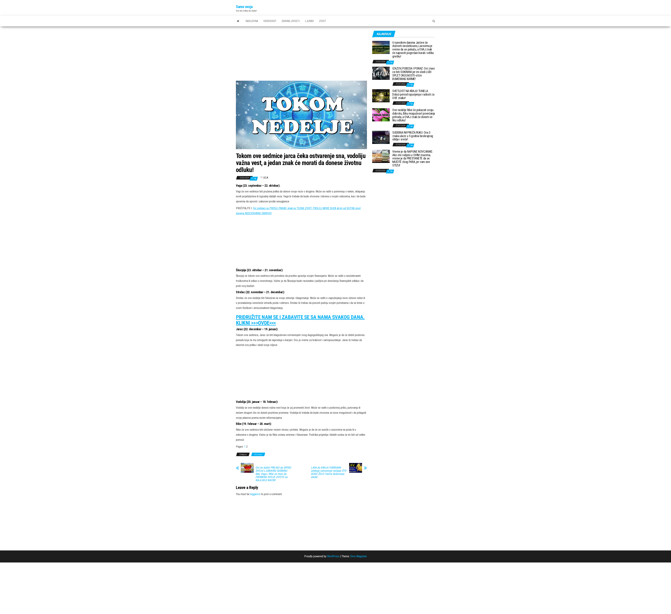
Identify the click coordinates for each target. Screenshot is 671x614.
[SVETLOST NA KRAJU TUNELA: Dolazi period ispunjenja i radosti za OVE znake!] (381, 95)
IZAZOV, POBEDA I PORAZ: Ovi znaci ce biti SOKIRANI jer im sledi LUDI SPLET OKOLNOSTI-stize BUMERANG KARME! (413, 74)
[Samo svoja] (238, 21)
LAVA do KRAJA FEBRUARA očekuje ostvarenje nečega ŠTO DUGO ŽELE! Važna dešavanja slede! (328, 472)
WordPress (333, 556)
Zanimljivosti (291, 21)
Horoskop (269, 21)
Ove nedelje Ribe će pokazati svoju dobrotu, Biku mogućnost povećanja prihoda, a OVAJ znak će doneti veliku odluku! (413, 115)
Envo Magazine (358, 556)
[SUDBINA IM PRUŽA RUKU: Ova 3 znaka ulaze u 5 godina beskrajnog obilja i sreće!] (381, 137)
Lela (265, 177)
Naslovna (252, 21)
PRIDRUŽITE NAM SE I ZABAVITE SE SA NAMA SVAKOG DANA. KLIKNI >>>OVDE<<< (300, 320)
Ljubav (309, 21)
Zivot (322, 21)
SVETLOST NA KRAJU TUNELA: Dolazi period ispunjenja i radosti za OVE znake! (413, 94)
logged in (255, 494)
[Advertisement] (301, 54)
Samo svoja (244, 7)
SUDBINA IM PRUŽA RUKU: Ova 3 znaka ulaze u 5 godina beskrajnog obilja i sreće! (412, 136)
